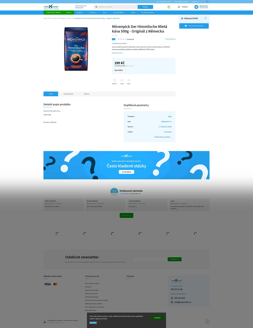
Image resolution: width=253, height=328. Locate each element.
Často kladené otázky (164, 2)
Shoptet (53, 322)
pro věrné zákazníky (181, 2)
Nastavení (93, 323)
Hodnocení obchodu (131, 191)
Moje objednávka (90, 310)
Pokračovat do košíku (195, 26)
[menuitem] (53, 12)
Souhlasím (157, 318)
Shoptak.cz (62, 322)
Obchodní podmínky (91, 297)
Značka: (170, 39)
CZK (207, 1)
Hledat (145, 7)
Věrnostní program (91, 294)
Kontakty (195, 2)
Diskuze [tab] (86, 94)
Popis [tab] (51, 94)
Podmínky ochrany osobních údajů (96, 300)
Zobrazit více (126, 215)
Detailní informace (117, 53)
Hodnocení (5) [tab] (68, 94)
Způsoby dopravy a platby (93, 304)
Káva (170, 116)
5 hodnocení (130, 39)
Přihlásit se (174, 259)
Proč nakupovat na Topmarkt (94, 307)
